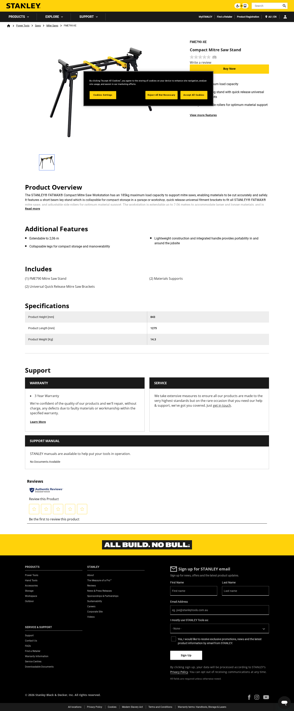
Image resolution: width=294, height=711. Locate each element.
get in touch (222, 405)
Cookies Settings (102, 95)
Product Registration (248, 16)
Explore (52, 17)
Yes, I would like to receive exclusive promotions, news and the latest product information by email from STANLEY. (220, 641)
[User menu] (285, 16)
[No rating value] (201, 57)
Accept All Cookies (193, 95)
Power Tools (22, 25)
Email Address (179, 601)
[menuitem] (18, 17)
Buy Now (229, 68)
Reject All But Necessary (161, 95)
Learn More (38, 422)
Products (17, 17)
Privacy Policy (179, 672)
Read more (32, 208)
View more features (203, 115)
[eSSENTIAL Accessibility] (241, 6)
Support (86, 17)
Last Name (229, 582)
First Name (177, 582)
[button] (249, 697)
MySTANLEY (205, 16)
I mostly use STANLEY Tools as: (189, 620)
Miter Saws (52, 25)
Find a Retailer (224, 16)
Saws (38, 25)
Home (9, 26)
